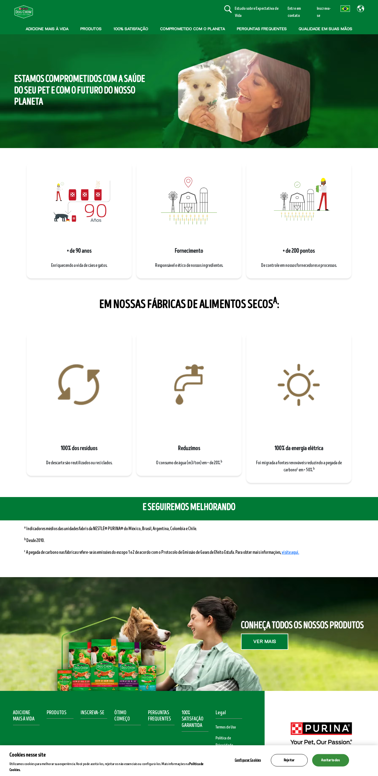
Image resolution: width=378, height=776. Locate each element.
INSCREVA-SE (92, 713)
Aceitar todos (330, 760)
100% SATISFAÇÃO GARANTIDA (192, 719)
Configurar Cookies (248, 760)
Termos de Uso (226, 727)
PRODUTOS (91, 29)
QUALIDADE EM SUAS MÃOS (325, 29)
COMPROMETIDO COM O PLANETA (192, 29)
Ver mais (264, 641)
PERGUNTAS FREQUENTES (262, 29)
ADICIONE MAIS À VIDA (47, 29)
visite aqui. (290, 552)
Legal (221, 713)
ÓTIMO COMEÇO (122, 716)
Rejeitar (289, 760)
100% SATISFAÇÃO (130, 29)
